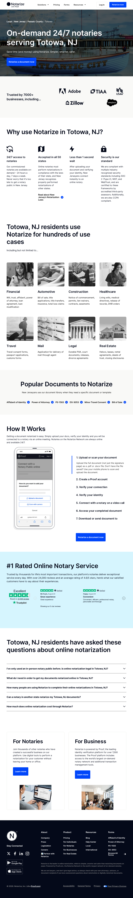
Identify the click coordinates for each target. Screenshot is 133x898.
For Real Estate (69, 854)
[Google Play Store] (15, 863)
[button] (43, 4)
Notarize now (118, 4)
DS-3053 (112, 850)
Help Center (91, 842)
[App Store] (15, 871)
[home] (18, 4)
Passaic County (35, 21)
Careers (44, 850)
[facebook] (15, 853)
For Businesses (70, 850)
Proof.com (35, 886)
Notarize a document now (21, 61)
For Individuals (70, 842)
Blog (88, 838)
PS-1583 (112, 846)
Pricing (56, 5)
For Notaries (68, 846)
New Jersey (20, 21)
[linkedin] (21, 853)
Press (43, 842)
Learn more (20, 771)
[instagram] (27, 853)
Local (9, 21)
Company (45, 838)
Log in (102, 5)
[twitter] (9, 853)
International (91, 850)
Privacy (97, 886)
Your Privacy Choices (116, 886)
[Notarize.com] (12, 836)
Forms (66, 5)
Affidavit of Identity (116, 838)
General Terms (84, 886)
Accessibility (69, 886)
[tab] (99, 465)
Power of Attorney (116, 842)
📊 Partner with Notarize (48, 855)
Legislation (46, 846)
